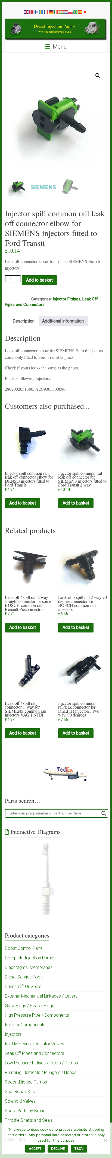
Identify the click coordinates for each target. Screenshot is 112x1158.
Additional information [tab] (63, 321)
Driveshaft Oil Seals (23, 986)
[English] (26, 12)
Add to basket (39, 280)
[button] (98, 75)
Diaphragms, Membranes (28, 967)
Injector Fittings (66, 299)
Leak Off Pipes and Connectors (34, 1053)
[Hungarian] (60, 12)
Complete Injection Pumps (30, 957)
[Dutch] (65, 12)
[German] (51, 12)
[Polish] (70, 12)
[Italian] (56, 12)
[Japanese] (85, 12)
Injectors (13, 1034)
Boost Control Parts (24, 948)
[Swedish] (41, 12)
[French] (46, 12)
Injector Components (25, 1024)
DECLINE (58, 1149)
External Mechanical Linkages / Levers (41, 996)
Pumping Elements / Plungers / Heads (40, 1072)
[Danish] (31, 12)
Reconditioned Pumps (26, 1082)
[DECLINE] (105, 1140)
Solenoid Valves (20, 1101)
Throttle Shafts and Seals (29, 1120)
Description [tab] (24, 321)
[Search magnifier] (104, 813)
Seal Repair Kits (20, 1091)
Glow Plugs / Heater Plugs (29, 1005)
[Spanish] (80, 12)
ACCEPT (35, 1149)
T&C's (78, 1149)
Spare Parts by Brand (25, 1110)
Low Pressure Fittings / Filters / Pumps (41, 1063)
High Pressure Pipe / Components (37, 1015)
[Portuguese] (75, 12)
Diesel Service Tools (24, 977)
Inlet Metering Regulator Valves (34, 1043)
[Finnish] (36, 12)
